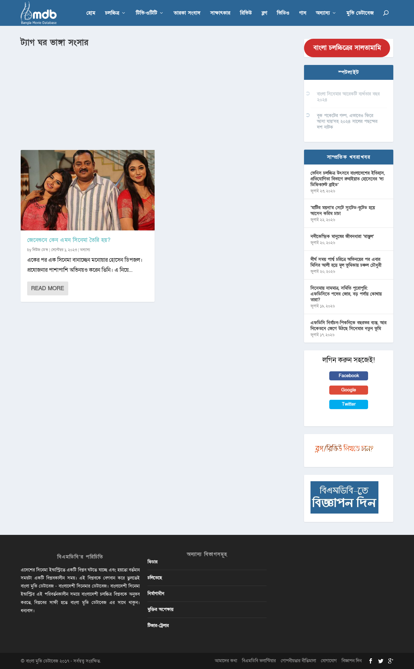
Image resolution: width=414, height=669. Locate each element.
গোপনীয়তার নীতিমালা (298, 661)
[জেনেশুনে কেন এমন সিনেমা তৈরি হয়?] (88, 190)
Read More (47, 288)
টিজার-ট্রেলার (158, 625)
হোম (90, 13)
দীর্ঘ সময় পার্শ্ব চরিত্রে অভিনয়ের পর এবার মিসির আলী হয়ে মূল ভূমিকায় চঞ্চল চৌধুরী (345, 262)
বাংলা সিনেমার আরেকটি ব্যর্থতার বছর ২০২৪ (348, 97)
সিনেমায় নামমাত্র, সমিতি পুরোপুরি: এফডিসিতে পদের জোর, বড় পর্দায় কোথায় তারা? (346, 294)
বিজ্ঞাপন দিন (352, 661)
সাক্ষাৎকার (220, 13)
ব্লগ (264, 13)
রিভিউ (246, 13)
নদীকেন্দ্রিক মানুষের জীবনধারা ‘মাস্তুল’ (342, 236)
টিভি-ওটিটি (146, 13)
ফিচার (152, 562)
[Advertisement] (158, 97)
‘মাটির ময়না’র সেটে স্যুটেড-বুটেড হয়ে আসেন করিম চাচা (342, 211)
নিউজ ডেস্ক (40, 249)
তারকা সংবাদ (187, 13)
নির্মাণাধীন (155, 593)
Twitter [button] (349, 404)
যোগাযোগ (329, 661)
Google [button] (348, 390)
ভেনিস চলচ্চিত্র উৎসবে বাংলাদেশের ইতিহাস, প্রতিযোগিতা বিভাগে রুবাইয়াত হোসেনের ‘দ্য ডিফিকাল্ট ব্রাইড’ (347, 179)
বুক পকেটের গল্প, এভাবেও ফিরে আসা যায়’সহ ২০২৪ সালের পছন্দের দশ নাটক (347, 121)
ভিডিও (283, 13)
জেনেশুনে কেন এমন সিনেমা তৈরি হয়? (68, 240)
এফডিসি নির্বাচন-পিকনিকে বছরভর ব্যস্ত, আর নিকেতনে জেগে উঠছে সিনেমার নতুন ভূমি (348, 326)
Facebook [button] (349, 376)
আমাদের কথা (226, 661)
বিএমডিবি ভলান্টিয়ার (259, 661)
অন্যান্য (323, 13)
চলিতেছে (154, 578)
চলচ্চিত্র (112, 13)
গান (302, 13)
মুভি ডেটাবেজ (360, 13)
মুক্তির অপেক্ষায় (160, 609)
